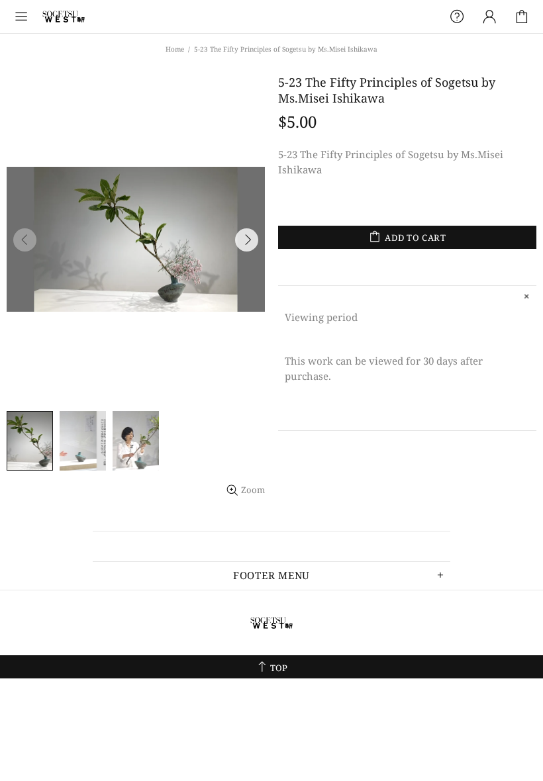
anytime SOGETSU (63, 17)
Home (175, 49)
